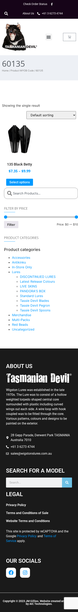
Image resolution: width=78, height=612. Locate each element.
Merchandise (21, 315)
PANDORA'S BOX (32, 291)
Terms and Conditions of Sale (27, 513)
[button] (6, 13)
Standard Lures (31, 296)
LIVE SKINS (28, 286)
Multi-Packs (21, 320)
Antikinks (19, 262)
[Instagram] (25, 573)
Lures (16, 272)
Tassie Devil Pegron (35, 305)
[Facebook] (11, 573)
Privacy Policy (16, 505)
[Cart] (69, 37)
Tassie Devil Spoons (35, 310)
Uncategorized (23, 329)
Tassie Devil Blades (34, 301)
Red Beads (20, 325)
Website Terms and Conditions (28, 521)
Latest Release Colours (37, 281)
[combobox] (41, 193)
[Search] (67, 483)
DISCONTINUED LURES (38, 277)
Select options (19, 182)
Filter (11, 225)
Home (5, 70)
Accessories (21, 258)
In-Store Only (22, 267)
